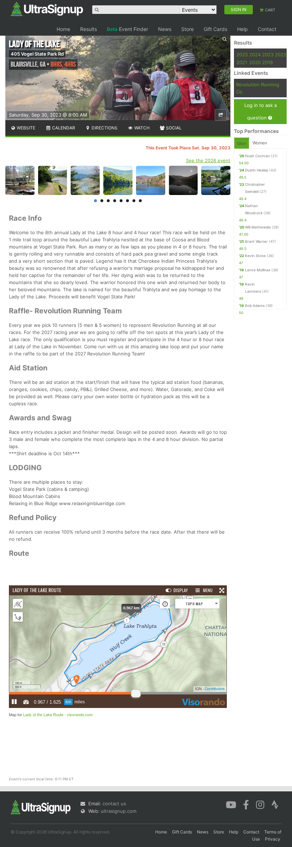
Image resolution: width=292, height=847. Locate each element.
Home (63, 29)
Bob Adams (255, 305)
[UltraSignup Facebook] (246, 804)
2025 (242, 54)
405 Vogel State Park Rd (37, 54)
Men (241, 143)
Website (25, 127)
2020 (255, 62)
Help (242, 29)
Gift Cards (215, 29)
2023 (267, 54)
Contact (267, 29)
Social (173, 127)
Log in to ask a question (260, 111)
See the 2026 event (208, 160)
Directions (104, 127)
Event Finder (127, 29)
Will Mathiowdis (258, 227)
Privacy (272, 839)
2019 (267, 62)
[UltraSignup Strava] (274, 804)
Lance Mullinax (257, 270)
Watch (141, 127)
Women (259, 142)
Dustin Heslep (256, 170)
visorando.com (80, 714)
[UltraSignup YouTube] (231, 804)
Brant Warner (256, 241)
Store (187, 29)
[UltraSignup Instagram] (260, 804)
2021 (241, 62)
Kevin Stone (255, 255)
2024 (255, 54)
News (164, 29)
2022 (280, 54)
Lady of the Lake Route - (45, 714)
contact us (114, 803)
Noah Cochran (257, 156)
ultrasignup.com (118, 811)
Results (88, 29)
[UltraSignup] (47, 8)
